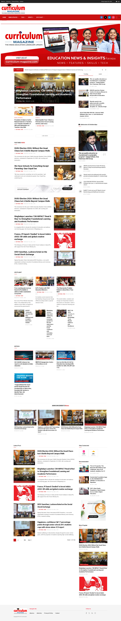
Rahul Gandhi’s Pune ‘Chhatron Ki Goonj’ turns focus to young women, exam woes (45, 121)
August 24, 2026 (29, 171)
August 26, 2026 (30, 101)
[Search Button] (119, 17)
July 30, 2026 (18, 396)
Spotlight (39, 17)
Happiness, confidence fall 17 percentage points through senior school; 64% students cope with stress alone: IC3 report (54, 524)
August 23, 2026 (50, 125)
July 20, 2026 (70, 294)
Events (30, 17)
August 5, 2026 (61, 369)
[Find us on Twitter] (105, 17)
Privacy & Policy (15, 1)
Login (118, 1)
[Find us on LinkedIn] (109, 17)
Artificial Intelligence (22, 358)
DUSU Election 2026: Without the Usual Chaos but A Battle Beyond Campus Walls (43, 69)
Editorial (18, 284)
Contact (21, 1)
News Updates (13, 17)
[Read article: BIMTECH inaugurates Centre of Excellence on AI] (45, 355)
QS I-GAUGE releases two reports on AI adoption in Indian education (23, 364)
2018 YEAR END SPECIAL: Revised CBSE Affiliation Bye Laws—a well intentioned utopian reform (92, 114)
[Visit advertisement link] (44, 188)
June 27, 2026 (51, 338)
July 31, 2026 (49, 292)
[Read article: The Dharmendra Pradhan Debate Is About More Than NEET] (66, 281)
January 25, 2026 (95, 495)
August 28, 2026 (29, 153)
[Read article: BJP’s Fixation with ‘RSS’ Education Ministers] (45, 281)
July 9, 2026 (29, 324)
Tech (22, 17)
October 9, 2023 (95, 473)
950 (25, 540)
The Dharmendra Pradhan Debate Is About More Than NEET (65, 290)
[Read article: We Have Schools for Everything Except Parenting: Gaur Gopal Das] (64, 172)
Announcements (84, 589)
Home (4, 17)
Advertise (8, 1)
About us (3, 1)
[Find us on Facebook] (101, 17)
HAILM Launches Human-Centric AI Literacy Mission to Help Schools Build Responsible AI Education (94, 167)
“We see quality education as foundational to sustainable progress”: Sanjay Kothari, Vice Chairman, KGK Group (89, 156)
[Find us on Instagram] (113, 17)
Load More (45, 135)
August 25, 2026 (29, 129)
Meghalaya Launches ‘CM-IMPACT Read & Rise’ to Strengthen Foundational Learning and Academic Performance (44, 94)
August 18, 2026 (19, 297)
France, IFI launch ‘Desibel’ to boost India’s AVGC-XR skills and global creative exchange (32, 236)
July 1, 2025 (94, 484)
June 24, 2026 (72, 328)
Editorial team (21, 101)
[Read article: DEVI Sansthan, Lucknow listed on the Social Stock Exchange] (64, 258)
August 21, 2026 (40, 366)
